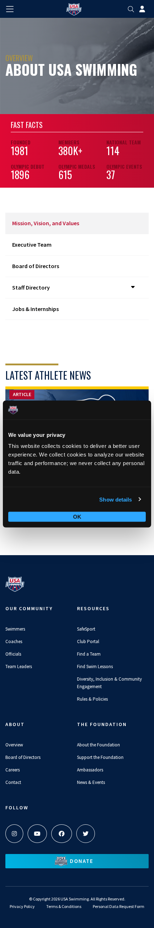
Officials (13, 654)
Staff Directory (31, 287)
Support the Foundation (100, 757)
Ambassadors (90, 770)
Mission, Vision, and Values (45, 223)
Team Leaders (18, 666)
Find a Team (89, 654)
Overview (14, 745)
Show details (115, 499)
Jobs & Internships (35, 308)
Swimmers (15, 629)
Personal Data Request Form (118, 906)
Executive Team (32, 244)
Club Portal (88, 641)
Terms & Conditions (63, 906)
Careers (12, 770)
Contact (13, 782)
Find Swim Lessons (95, 666)
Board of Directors (35, 266)
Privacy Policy (22, 906)
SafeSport (86, 629)
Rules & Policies (92, 699)
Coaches (13, 641)
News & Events (91, 782)
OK (77, 517)
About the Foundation (98, 745)
